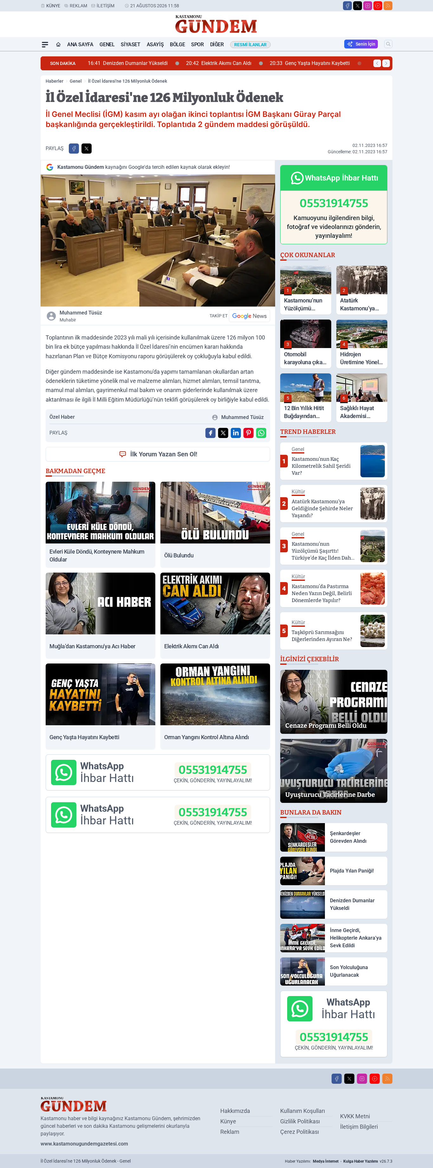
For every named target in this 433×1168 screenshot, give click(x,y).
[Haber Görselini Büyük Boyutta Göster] (158, 241)
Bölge (177, 44)
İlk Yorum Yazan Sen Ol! (163, 454)
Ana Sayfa (80, 44)
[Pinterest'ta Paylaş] (248, 433)
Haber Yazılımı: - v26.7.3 (338, 1161)
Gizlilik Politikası (300, 1121)
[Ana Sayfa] (58, 44)
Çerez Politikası (299, 1131)
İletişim (105, 5)
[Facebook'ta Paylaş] (74, 148)
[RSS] (388, 5)
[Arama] (388, 44)
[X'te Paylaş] (86, 148)
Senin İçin (365, 44)
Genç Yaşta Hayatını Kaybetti (273, 63)
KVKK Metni (355, 1116)
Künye (53, 5)
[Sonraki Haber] (386, 63)
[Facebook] (347, 5)
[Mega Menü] (45, 44)
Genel (107, 44)
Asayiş (155, 44)
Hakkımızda (235, 1111)
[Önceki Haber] (377, 63)
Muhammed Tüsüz (81, 316)
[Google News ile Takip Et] (249, 315)
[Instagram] (367, 5)
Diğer (217, 44)
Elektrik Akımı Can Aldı (182, 63)
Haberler (54, 81)
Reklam (78, 5)
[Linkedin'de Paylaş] (236, 433)
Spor (197, 44)
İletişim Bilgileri (359, 1126)
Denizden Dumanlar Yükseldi (91, 63)
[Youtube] (377, 5)
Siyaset (130, 44)
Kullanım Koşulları (302, 1111)
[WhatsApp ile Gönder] (261, 433)
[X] (357, 5)
